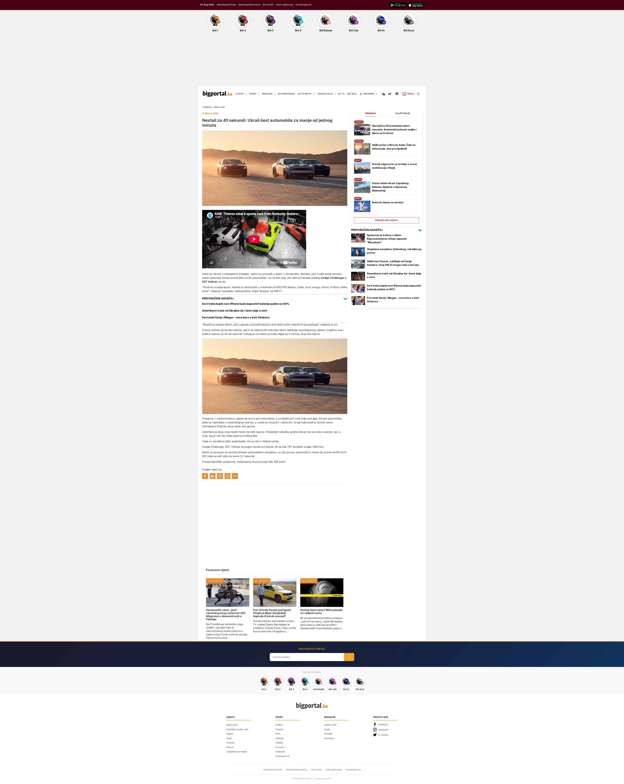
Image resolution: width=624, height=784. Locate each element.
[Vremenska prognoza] (383, 93)
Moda (327, 729)
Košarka (279, 729)
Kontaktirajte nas (304, 4)
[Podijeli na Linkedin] (212, 476)
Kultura (230, 747)
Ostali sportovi (282, 756)
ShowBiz (328, 733)
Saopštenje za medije (237, 751)
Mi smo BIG (316, 769)
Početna (207, 107)
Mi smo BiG (268, 4)
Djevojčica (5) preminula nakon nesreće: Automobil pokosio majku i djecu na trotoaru (394, 129)
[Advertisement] (312, 60)
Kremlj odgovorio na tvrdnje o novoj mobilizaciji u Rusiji (394, 166)
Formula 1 (280, 747)
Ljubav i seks (330, 724)
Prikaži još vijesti (386, 220)
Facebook (383, 724)
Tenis (277, 733)
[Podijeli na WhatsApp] (227, 476)
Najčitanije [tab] (403, 113)
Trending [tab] (370, 113)
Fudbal (278, 724)
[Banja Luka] (397, 93)
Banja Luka (232, 724)
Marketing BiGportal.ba (249, 4)
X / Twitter (383, 734)
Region (230, 733)
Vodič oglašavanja (284, 4)
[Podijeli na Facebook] (205, 476)
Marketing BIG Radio (226, 4)
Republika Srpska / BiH (237, 729)
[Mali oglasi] (390, 93)
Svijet (229, 738)
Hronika (230, 742)
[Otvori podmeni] (246, 94)
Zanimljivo (329, 738)
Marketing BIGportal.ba (296, 769)
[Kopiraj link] (235, 476)
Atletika (279, 742)
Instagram (383, 729)
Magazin (330, 717)
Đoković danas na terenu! (387, 202)
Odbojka (279, 738)
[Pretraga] (418, 94)
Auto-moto (219, 107)
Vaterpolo (280, 751)
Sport (279, 717)
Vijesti (231, 717)
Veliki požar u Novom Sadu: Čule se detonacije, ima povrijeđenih (394, 146)
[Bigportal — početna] (217, 94)
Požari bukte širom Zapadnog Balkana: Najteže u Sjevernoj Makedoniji (390, 187)
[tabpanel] (386, 170)
